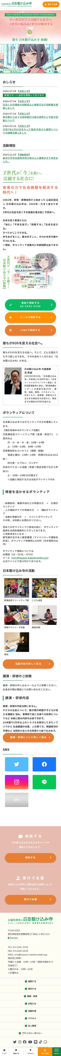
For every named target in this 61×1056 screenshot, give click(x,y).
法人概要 (32, 1025)
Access (14, 937)
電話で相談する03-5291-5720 (30, 304)
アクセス (32, 1018)
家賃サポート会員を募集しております (24, 95)
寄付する (32, 988)
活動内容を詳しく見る (28, 664)
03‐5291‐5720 (22, 554)
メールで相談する (30, 317)
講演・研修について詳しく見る (28, 737)
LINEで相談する (30, 330)
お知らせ (24, 91)
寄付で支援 (52, 4)
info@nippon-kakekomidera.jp (30, 558)
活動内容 (32, 1011)
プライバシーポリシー (32, 1033)
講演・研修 (32, 996)
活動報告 (24, 155)
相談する (30, 857)
